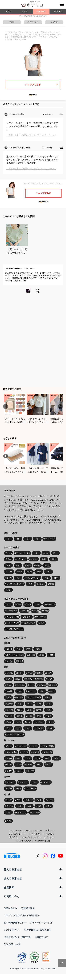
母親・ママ (9, 806)
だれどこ (28, 830)
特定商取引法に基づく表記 (37, 929)
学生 (8, 812)
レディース (41, 12)
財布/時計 (45, 611)
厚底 (39, 716)
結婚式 (51, 584)
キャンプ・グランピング (14, 584)
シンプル (18, 764)
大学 (8, 565)
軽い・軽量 (18, 697)
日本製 (38, 710)
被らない (8, 685)
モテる (18, 722)
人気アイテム (33, 22)
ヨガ (46, 578)
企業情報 (9, 887)
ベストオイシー (36, 834)
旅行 (44, 559)
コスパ (27, 728)
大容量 (8, 697)
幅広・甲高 (9, 710)
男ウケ (27, 722)
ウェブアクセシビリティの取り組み (22, 915)
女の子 (38, 806)
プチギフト (49, 800)
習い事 (29, 572)
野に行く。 (14, 837)
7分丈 (29, 710)
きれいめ (48, 764)
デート (55, 553)
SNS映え (50, 728)
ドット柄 (8, 758)
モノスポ (50, 834)
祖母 (19, 806)
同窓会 (8, 559)
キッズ (24, 12)
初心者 (38, 800)
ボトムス (27, 604)
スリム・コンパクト (33, 697)
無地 (56, 758)
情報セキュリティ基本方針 (17, 937)
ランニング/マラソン (32, 578)
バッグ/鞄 (35, 611)
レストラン (33, 559)
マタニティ (9, 572)
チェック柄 (35, 752)
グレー (34, 782)
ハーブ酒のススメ (23, 841)
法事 (8, 590)
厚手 (19, 704)
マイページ (57, 12)
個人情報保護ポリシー (15, 922)
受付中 (12, 22)
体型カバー (9, 716)
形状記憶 (19, 661)
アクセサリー (26, 617)
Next (60, 406)
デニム (8, 746)
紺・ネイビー (45, 782)
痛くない (31, 685)
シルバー (8, 789)
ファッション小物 (12, 617)
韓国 (48, 710)
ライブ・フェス (20, 559)
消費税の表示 (28, 908)
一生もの (50, 722)
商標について (41, 937)
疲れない (48, 673)
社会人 (48, 806)
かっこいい (18, 771)
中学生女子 (28, 800)
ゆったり (51, 691)
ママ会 (47, 565)
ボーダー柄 (24, 752)
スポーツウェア (40, 617)
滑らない (19, 673)
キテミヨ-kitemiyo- (13, 268)
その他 (41, 623)
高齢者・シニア (20, 812)
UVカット (8, 649)
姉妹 (29, 806)
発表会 (19, 572)
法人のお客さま (13, 878)
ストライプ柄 (47, 752)
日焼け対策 (9, 691)
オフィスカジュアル (22, 553)
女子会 (27, 565)
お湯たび (49, 830)
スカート (37, 604)
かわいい (8, 764)
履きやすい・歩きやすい (33, 679)
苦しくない (9, 673)
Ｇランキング (15, 830)
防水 (28, 649)
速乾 (38, 649)
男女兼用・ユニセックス (14, 735)
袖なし (19, 710)
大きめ (19, 691)
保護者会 (37, 565)
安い (8, 728)
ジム (18, 578)
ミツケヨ (37, 837)
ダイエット (40, 584)
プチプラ (18, 728)
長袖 (48, 704)
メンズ (8, 12)
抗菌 (51, 655)
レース (18, 758)
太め (42, 691)
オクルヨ (39, 830)
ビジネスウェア (49, 604)
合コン (46, 553)
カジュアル (28, 764)
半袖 (39, 704)
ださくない (41, 685)
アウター (18, 604)
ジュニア (8, 800)
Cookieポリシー (12, 929)
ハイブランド (39, 722)
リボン (37, 758)
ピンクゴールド (30, 789)
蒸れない (29, 673)
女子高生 (18, 800)
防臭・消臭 (31, 655)
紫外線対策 (52, 685)
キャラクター (34, 812)
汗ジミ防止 (9, 661)
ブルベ (8, 722)
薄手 (29, 704)
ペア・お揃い (39, 728)
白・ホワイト (10, 782)
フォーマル (30, 771)
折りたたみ (9, 704)
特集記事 (54, 22)
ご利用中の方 (11, 896)
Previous (5, 406)
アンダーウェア (11, 611)
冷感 (18, 649)
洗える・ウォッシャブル (14, 655)
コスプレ (8, 821)
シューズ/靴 (24, 611)
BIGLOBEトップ (12, 944)
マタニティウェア (28, 623)
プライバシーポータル (41, 922)
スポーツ (8, 578)
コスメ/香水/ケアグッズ (14, 629)
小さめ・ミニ (31, 691)
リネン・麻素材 (11, 752)
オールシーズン (49, 539)
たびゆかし (48, 837)
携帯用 (47, 697)
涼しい (18, 679)
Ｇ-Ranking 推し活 (42, 841)
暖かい (8, 679)
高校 (53, 559)
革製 (47, 758)
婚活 (18, 565)
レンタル (29, 716)
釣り (30, 584)
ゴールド (18, 789)
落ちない (49, 679)
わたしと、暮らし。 (18, 834)
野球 (56, 578)
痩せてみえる (19, 685)
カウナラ (26, 837)
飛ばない (38, 673)
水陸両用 (41, 655)
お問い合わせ (10, 908)
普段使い (8, 771)
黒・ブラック (23, 782)
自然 (39, 764)
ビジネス (8, 553)
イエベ (48, 716)
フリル (27, 758)
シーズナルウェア (12, 623)
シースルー (33, 746)
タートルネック (20, 746)
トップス (8, 604)
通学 (39, 572)
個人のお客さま (13, 869)
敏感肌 (19, 716)
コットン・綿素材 (47, 746)
